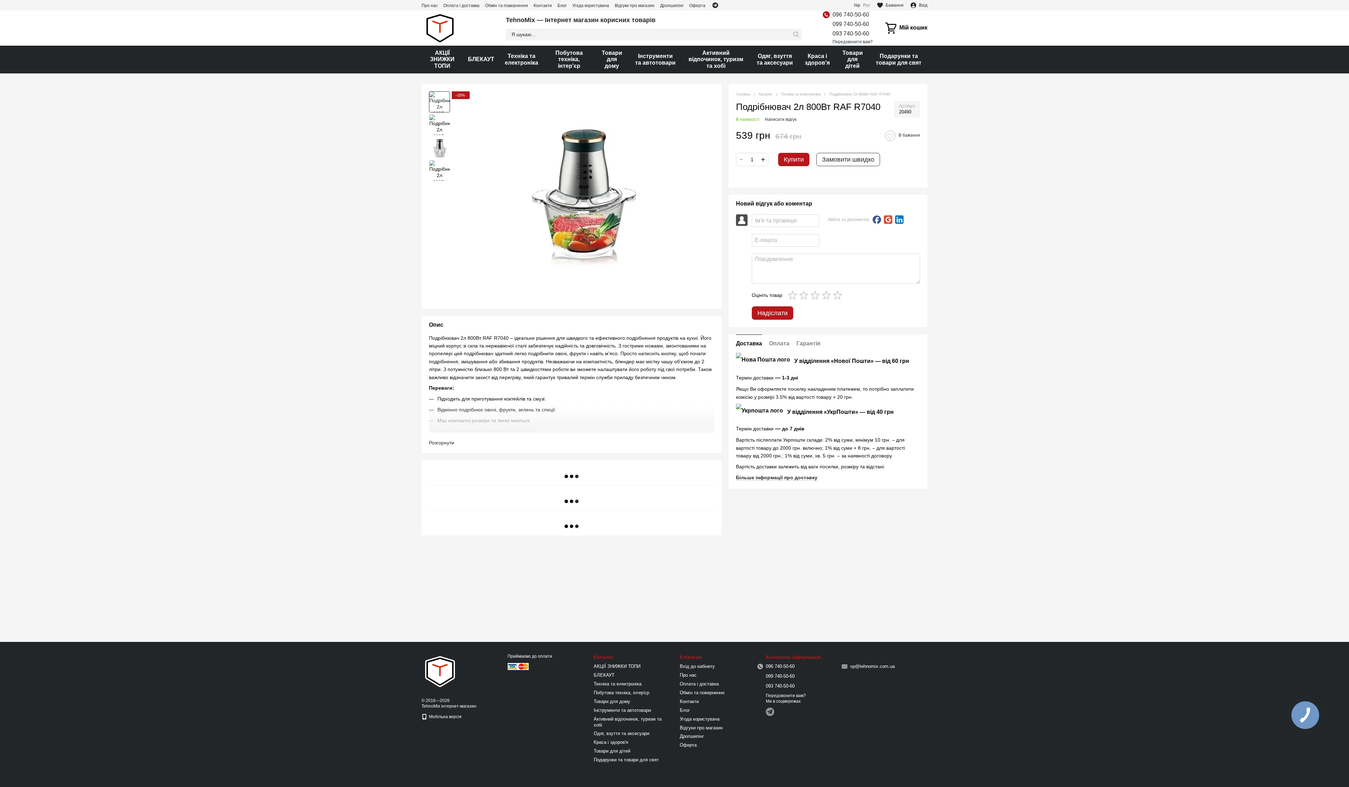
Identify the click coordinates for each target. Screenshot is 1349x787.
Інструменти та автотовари (655, 59)
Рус (866, 5)
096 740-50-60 (851, 15)
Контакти (543, 5)
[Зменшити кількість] (741, 159)
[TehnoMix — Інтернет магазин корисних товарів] (440, 671)
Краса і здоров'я (817, 59)
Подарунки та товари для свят (898, 59)
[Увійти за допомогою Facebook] (877, 219)
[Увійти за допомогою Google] (888, 219)
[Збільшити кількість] (763, 159)
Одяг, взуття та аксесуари (775, 59)
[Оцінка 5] (839, 295)
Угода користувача (590, 5)
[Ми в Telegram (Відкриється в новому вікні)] (715, 5)
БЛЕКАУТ (481, 59)
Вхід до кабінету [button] (697, 666)
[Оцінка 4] (827, 295)
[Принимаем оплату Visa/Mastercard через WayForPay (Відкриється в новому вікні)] (518, 666)
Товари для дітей (852, 59)
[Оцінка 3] (816, 295)
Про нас (430, 5)
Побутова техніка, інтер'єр (569, 59)
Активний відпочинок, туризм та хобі (716, 59)
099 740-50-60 (851, 24)
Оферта (697, 5)
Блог (562, 5)
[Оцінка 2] (805, 295)
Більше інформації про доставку (776, 477)
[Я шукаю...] (796, 34)
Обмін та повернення (506, 5)
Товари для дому (612, 59)
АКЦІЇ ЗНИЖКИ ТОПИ (442, 59)
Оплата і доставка (461, 5)
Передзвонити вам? (853, 41)
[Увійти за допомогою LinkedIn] (899, 219)
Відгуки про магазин (634, 5)
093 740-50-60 (851, 34)
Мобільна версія (445, 716)
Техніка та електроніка (521, 59)
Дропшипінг (672, 5)
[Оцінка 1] (794, 295)
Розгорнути (441, 442)
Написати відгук (780, 119)
